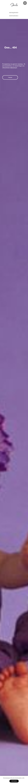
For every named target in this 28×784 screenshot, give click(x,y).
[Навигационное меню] (25, 3)
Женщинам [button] (13, 12)
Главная (10, 77)
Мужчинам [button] (13, 16)
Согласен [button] (14, 781)
